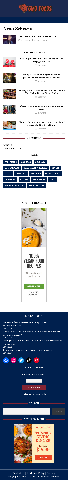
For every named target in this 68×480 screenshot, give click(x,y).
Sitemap (51, 473)
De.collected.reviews (35, 168)
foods (8, 173)
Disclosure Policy (35, 473)
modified (36, 173)
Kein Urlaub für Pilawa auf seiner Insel (37, 36)
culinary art (12, 168)
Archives (7, 144)
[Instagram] (13, 360)
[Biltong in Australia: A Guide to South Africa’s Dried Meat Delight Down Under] (9, 96)
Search (58, 411)
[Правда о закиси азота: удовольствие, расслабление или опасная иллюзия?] (9, 80)
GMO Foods (40, 394)
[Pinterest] (36, 360)
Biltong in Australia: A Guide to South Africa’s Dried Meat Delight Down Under (42, 92)
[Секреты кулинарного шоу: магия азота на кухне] (9, 112)
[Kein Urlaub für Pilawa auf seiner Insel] (9, 42)
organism (10, 179)
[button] (63, 19)
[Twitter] (21, 360)
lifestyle (21, 173)
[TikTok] (29, 360)
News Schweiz (52, 173)
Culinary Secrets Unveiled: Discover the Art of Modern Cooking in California (41, 123)
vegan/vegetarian (15, 185)
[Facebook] (6, 360)
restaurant (39, 179)
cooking (26, 162)
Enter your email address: (34, 374)
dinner (55, 168)
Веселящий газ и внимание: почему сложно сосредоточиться (41, 60)
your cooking (37, 185)
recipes (24, 179)
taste (53, 179)
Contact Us (18, 473)
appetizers (11, 162)
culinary (40, 162)
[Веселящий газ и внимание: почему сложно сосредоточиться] (9, 64)
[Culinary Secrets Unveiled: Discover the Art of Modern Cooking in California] (9, 128)
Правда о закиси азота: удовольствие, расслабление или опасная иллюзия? (41, 76)
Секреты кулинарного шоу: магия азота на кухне (41, 108)
